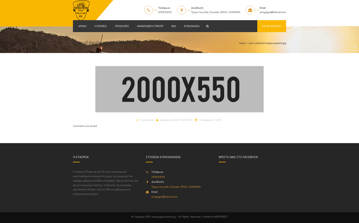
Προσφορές (122, 26)
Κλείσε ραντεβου (272, 26)
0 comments (147, 120)
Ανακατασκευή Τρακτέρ (150, 26)
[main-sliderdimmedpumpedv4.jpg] (179, 91)
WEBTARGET (221, 216)
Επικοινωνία (192, 26)
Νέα (173, 26)
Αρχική (83, 26)
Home (242, 43)
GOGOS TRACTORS (182, 120)
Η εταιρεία (101, 26)
